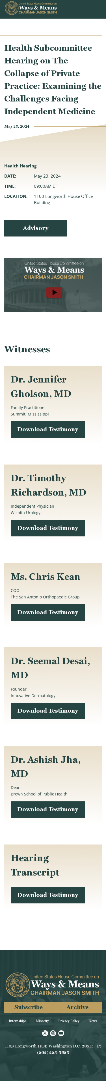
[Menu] (96, 9)
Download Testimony (47, 429)
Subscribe (28, 1007)
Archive (77, 1007)
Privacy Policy (68, 1021)
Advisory (35, 227)
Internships (18, 1021)
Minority (42, 1021)
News (92, 1021)
